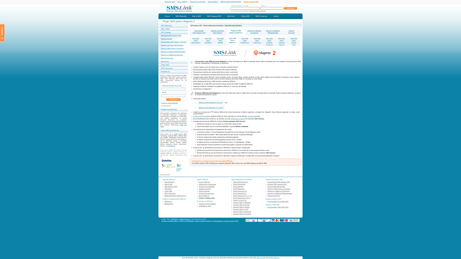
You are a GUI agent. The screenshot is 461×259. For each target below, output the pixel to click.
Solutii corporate (204, 191)
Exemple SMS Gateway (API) (276, 184)
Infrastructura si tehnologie (197, 2)
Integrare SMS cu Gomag (241, 205)
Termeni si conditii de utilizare (169, 221)
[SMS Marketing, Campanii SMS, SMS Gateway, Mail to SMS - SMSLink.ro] (179, 12)
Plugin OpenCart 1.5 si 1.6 (241, 198)
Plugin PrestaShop (239, 184)
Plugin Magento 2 (239, 189)
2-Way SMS (245, 16)
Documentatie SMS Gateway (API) (278, 182)
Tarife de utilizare (166, 39)
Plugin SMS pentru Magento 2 (233, 25)
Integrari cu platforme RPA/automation (173, 52)
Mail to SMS (196, 16)
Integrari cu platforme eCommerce (172, 55)
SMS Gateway (166, 32)
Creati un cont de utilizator (257, 11)
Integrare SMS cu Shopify (241, 207)
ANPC (237, 221)
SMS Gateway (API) (214, 16)
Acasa (167, 16)
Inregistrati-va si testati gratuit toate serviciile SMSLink (212, 161)
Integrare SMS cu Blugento (242, 202)
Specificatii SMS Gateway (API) (171, 35)
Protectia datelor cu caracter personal (223, 221)
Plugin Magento (238, 186)
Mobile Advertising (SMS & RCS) (175, 196)
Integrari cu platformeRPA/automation (273, 32)
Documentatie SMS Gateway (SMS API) (174, 42)
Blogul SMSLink (204, 196)
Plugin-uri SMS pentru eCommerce (172, 48)
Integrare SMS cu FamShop (242, 214)
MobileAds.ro (168, 204)
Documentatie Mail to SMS (276, 186)
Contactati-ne (170, 146)
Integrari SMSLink (213, 2)
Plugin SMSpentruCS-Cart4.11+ (294, 41)
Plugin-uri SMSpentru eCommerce (236, 32)
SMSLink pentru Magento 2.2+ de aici (211, 108)
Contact (276, 16)
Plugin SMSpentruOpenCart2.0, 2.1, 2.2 (269, 41)
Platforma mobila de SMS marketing (230, 1)
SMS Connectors (261, 16)
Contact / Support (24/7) (251, 2)
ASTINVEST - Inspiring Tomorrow (180, 219)
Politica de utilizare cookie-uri (203, 221)
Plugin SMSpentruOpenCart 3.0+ (245, 40)
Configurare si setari (237, 119)
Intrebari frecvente (169, 2)
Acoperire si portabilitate (207, 186)
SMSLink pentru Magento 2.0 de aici (210, 102)
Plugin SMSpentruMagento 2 (232, 40)
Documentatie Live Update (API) (277, 201)
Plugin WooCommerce (240, 182)
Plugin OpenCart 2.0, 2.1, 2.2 (242, 196)
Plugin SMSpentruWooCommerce (195, 40)
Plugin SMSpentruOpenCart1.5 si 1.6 (281, 41)
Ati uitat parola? (166, 105)
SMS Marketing (181, 16)
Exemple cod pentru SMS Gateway (172, 45)
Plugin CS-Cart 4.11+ (240, 200)
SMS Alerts (231, 16)
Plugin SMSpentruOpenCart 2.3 (257, 40)
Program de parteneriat (206, 193)
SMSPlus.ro (168, 201)
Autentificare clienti (205, 206)
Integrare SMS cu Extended (242, 211)
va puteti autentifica (254, 116)
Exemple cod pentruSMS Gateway (217, 32)
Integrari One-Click (167, 58)
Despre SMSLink (182, 2)
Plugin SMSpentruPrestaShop (208, 40)
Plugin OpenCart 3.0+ (240, 191)
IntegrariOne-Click (291, 32)
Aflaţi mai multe (261, 257)
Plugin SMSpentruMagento (220, 40)
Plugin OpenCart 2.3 (239, 193)
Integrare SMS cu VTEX (241, 209)
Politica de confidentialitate (186, 221)
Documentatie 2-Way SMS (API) (277, 207)
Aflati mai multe (165, 174)
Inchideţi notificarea (273, 257)
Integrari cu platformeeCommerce (254, 32)
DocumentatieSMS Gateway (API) (199, 32)
